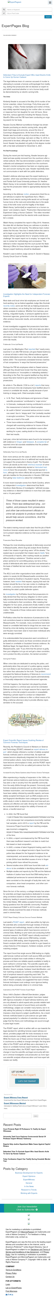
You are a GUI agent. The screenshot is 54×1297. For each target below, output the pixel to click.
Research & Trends (29, 1189)
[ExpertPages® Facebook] (8, 1294)
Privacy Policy (11, 1273)
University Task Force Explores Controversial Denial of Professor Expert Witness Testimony (24, 1138)
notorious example (35, 464)
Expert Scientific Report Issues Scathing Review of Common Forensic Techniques (23, 741)
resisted (18, 581)
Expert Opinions (29, 1176)
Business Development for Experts (29, 1172)
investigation (21, 485)
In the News (29, 1186)
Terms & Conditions (13, 1269)
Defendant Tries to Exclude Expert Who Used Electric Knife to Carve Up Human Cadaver (26, 76)
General (29, 1183)
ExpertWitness (29, 1179)
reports (38, 385)
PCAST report (19, 922)
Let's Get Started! (27, 1081)
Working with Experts (29, 1193)
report (31, 823)
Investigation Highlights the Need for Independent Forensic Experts (26, 295)
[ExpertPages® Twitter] (10, 1294)
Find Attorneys (11, 1291)
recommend (46, 674)
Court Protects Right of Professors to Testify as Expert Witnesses (24, 1130)
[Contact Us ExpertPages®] (6, 1294)
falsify (42, 553)
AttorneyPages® (27, 1232)
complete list (42, 442)
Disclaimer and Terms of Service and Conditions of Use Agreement (28, 1250)
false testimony (18, 477)
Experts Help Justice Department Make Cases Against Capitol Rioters (26, 1145)
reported (31, 349)
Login (8, 1284)
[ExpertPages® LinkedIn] (12, 1294)
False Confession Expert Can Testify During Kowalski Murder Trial (26, 1160)
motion (26, 194)
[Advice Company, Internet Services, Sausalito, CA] (29, 1223)
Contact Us (10, 1276)
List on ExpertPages (14, 1287)
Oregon (19, 442)
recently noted (9, 305)
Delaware (30, 442)
